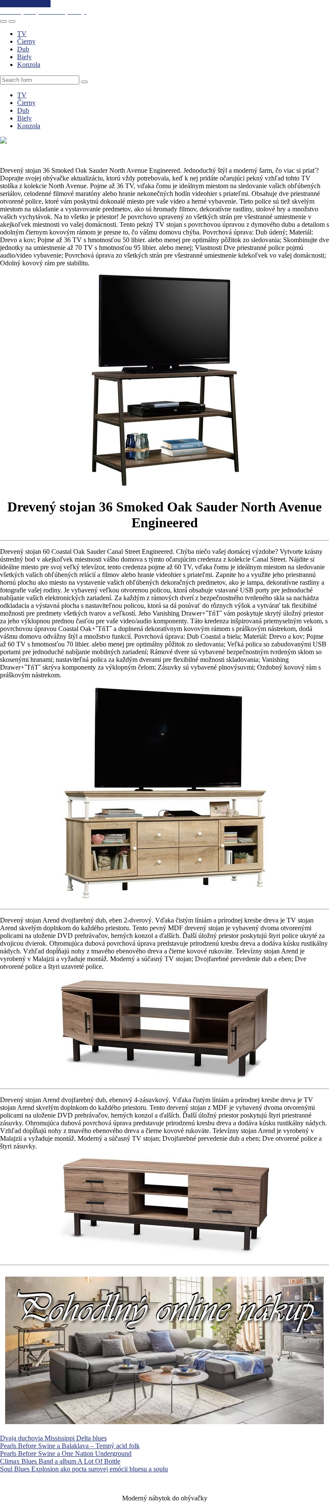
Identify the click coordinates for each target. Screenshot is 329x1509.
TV (22, 33)
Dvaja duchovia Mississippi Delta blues (53, 1438)
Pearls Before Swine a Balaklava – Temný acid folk (70, 1445)
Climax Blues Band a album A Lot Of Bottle (60, 1461)
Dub (23, 49)
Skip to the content (25, 3)
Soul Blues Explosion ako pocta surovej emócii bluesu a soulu (84, 1469)
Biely (24, 56)
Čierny (26, 41)
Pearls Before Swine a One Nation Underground (66, 1453)
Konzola (28, 64)
